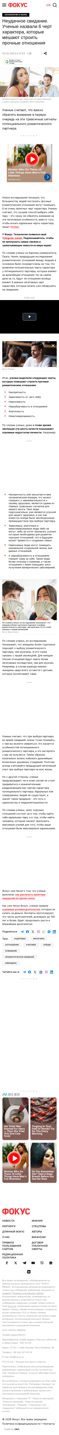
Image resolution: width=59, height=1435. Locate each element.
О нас (6, 1237)
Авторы (37, 1231)
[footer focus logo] (16, 1211)
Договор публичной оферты (40, 1246)
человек (31, 945)
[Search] (54, 5)
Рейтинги (8, 1226)
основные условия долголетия (21, 909)
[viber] (42, 1263)
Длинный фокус (13, 1231)
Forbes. (15, 226)
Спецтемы (39, 1226)
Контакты (49, 1423)
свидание (12, 951)
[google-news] (50, 1263)
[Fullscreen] (53, 345)
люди (48, 945)
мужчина (39, 938)
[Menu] (4, 4)
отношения (13, 945)
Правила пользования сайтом (11, 1246)
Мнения (37, 1220)
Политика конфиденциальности (21, 1423)
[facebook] (6, 1263)
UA (48, 5)
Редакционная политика (12, 1256)
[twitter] (15, 1263)
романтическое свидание (20, 957)
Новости (8, 1220)
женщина (11, 963)
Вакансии (39, 1237)
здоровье (21, 938)
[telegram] (24, 1263)
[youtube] (33, 1263)
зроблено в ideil (12, 1429)
